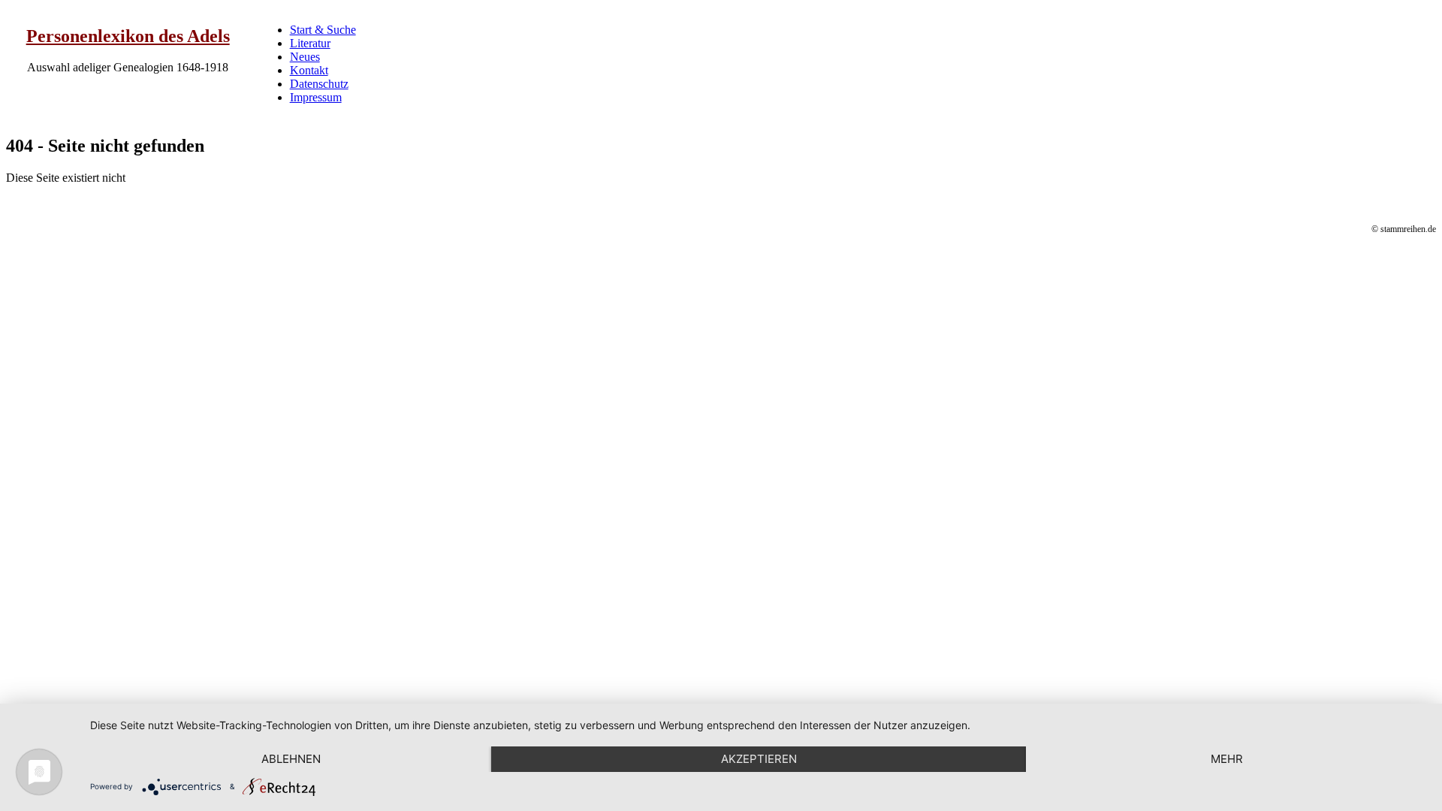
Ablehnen (291, 759)
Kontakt (309, 70)
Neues (305, 56)
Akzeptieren (759, 759)
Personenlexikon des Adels (128, 36)
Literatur (310, 43)
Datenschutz (319, 83)
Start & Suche (323, 29)
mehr (1227, 759)
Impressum (316, 97)
